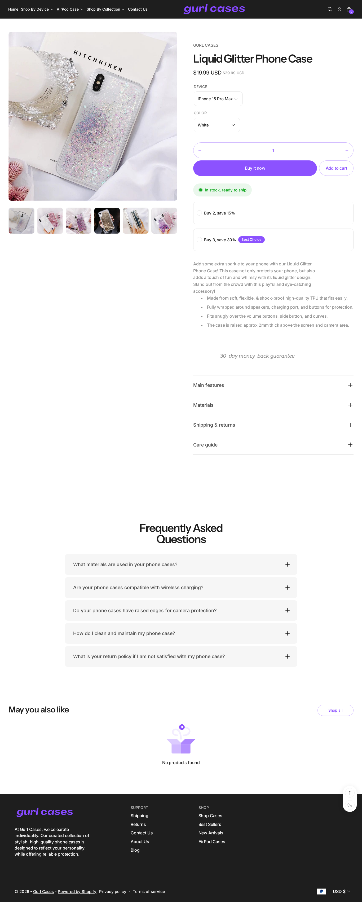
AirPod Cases (211, 841)
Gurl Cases (43, 891)
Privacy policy (112, 891)
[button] (330, 9)
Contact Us (142, 832)
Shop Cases (210, 815)
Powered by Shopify (77, 891)
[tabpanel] (22, 222)
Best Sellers (209, 824)
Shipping (139, 815)
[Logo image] (215, 9)
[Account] (339, 9)
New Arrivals (210, 832)
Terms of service (149, 891)
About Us (140, 841)
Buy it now (255, 168)
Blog (135, 850)
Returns (138, 824)
